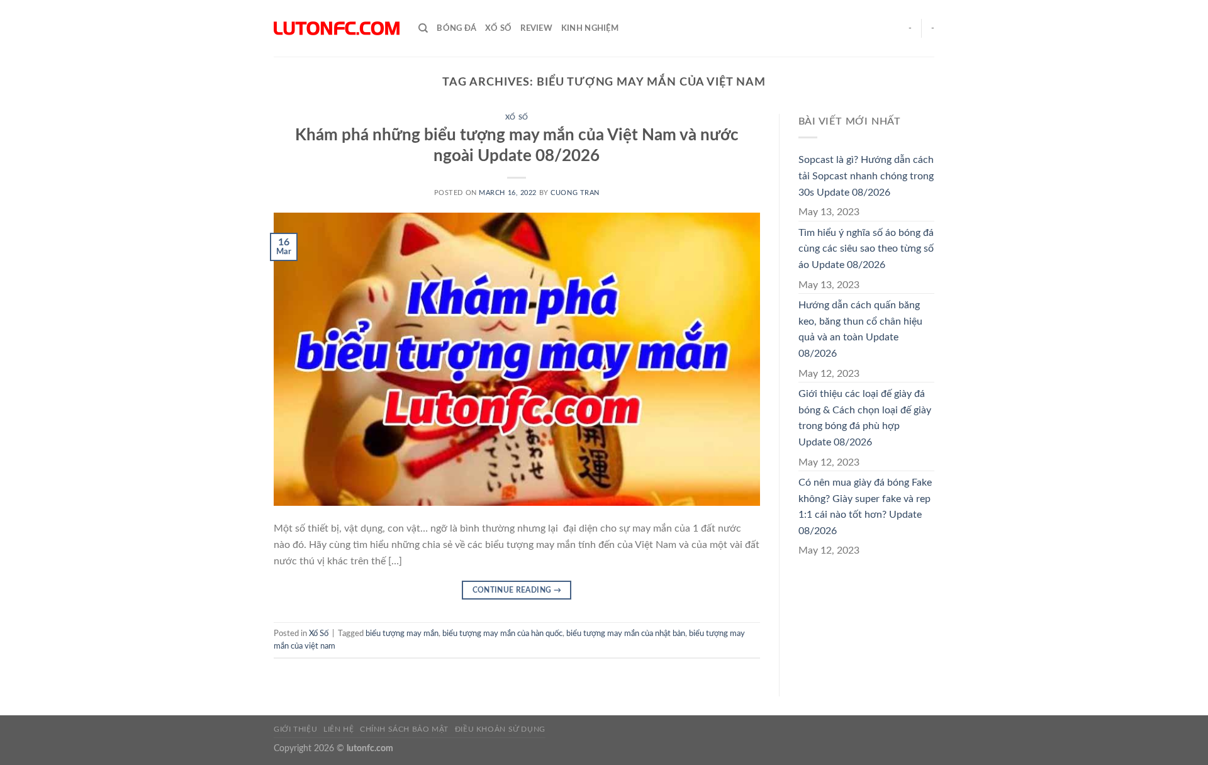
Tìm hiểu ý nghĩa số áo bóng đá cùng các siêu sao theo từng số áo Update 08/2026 (866, 249)
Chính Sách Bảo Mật (404, 729)
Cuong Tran (575, 192)
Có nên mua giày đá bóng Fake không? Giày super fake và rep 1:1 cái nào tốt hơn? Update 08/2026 (865, 506)
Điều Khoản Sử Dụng (500, 729)
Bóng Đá (456, 28)
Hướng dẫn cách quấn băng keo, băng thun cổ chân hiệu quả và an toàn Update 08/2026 (860, 329)
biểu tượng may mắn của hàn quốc (502, 633)
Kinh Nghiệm (589, 28)
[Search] (423, 28)
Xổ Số (498, 28)
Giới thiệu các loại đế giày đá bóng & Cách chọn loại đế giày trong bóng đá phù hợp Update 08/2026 (864, 418)
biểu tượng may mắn (402, 633)
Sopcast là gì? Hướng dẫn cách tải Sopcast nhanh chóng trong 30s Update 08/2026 (866, 176)
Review (536, 28)
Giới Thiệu (295, 729)
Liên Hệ (338, 729)
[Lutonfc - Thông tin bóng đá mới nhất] (337, 28)
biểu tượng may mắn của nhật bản (625, 633)
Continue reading (517, 590)
